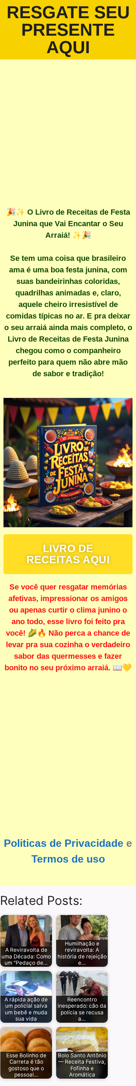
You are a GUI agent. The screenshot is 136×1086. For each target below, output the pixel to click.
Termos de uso (68, 859)
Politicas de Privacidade (63, 843)
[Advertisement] (68, 131)
